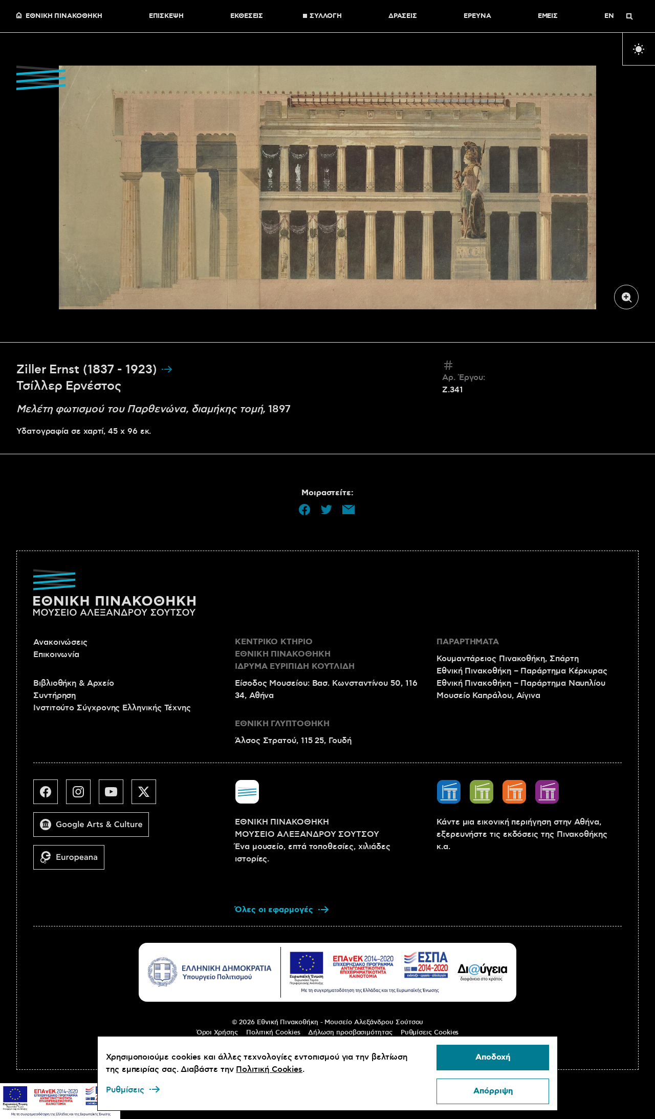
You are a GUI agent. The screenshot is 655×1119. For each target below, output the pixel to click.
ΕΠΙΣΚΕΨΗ (166, 16)
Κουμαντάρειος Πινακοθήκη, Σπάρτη (507, 658)
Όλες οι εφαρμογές (274, 909)
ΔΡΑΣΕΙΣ (402, 16)
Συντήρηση (54, 695)
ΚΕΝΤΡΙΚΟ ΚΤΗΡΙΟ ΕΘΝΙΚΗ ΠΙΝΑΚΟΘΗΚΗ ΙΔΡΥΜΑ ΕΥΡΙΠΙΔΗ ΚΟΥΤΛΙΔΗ (295, 654)
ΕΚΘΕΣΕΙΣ (246, 16)
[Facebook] (49, 795)
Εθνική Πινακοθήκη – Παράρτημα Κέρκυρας (521, 671)
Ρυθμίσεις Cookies (430, 1032)
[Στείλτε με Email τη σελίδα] (348, 509)
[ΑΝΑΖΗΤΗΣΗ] (629, 16)
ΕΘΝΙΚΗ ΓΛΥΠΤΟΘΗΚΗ (282, 724)
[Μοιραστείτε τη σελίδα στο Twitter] (326, 509)
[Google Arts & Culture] (95, 828)
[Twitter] (148, 795)
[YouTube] (115, 795)
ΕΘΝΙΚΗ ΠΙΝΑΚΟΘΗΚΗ (64, 16)
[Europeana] (73, 861)
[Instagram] (82, 795)
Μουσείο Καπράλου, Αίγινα (488, 695)
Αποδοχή (492, 1057)
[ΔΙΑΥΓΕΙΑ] (482, 972)
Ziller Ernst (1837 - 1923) (88, 369)
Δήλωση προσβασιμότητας (350, 1032)
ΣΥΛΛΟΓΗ (325, 16)
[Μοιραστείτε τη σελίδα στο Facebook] (304, 509)
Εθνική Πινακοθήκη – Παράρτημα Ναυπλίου (520, 683)
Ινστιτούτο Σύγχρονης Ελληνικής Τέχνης (112, 708)
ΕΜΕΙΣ (548, 16)
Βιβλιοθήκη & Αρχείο (73, 683)
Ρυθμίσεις (125, 1090)
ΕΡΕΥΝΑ (477, 16)
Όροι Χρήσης (217, 1032)
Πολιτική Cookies (273, 1032)
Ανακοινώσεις (60, 642)
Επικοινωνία (56, 654)
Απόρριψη (493, 1091)
